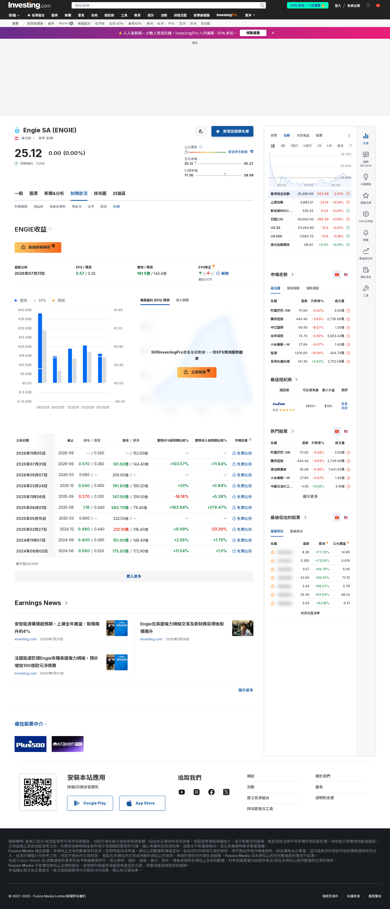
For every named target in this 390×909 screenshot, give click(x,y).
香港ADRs (135, 23)
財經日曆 (180, 15)
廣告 (319, 787)
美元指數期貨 (280, 245)
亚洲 (182, 23)
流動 (250, 787)
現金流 (76, 206)
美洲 (149, 23)
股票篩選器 (202, 15)
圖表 (33, 193)
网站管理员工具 (260, 808)
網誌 (250, 776)
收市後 (100, 23)
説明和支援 (324, 797)
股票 (15, 23)
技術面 (100, 193)
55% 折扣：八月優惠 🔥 (307, 5)
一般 (19, 193)
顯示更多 (246, 690)
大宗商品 (303, 135)
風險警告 (375, 896)
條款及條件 (330, 896)
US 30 (275, 228)
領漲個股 (293, 288)
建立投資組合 (258, 797)
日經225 (277, 219)
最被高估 (296, 531)
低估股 (205, 23)
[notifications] (368, 5)
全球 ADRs (116, 23)
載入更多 (134, 576)
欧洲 (160, 23)
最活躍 (275, 288)
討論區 (119, 193)
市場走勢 (279, 274)
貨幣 (274, 135)
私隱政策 (353, 896)
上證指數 (277, 202)
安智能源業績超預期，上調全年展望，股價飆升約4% (57, 627)
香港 (51, 23)
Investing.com (26, 639)
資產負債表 (58, 206)
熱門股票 (279, 431)
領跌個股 (312, 288)
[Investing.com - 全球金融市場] (29, 5)
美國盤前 (84, 23)
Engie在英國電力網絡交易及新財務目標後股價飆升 (182, 627)
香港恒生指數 (280, 194)
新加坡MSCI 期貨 (283, 211)
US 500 (276, 236)
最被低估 (277, 531)
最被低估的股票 (285, 517)
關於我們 (322, 776)
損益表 (38, 206)
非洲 (193, 23)
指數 (287, 135)
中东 (171, 23)
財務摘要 (21, 206)
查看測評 (344, 406)
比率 (91, 206)
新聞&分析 (54, 193)
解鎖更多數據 (238, 152)
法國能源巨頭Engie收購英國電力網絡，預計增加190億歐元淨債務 (56, 661)
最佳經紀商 (281, 379)
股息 (104, 206)
